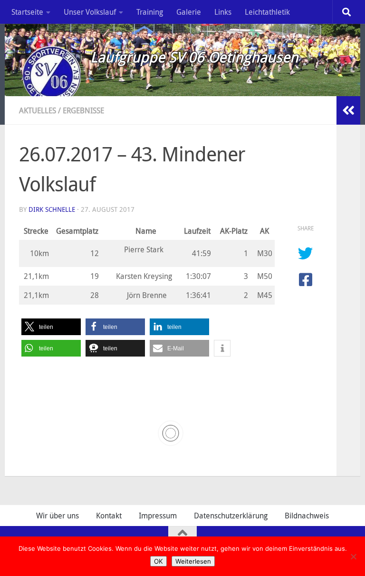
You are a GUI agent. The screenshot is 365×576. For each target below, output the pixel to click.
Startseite (27, 12)
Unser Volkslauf (90, 12)
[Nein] (353, 556)
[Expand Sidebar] (348, 110)
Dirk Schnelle (52, 209)
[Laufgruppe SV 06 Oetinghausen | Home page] (50, 74)
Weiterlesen (193, 561)
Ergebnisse (83, 110)
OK (158, 561)
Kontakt (109, 515)
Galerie (188, 12)
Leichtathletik (267, 12)
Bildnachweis (307, 515)
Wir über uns (57, 515)
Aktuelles (37, 110)
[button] (51, 326)
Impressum (158, 515)
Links (222, 12)
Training (149, 12)
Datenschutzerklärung (231, 515)
